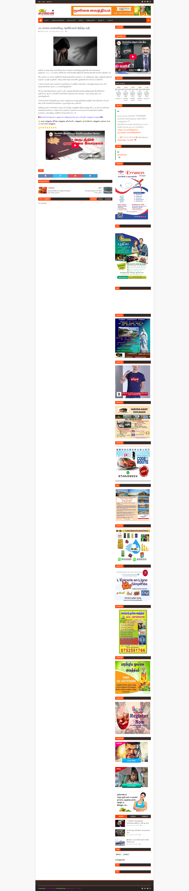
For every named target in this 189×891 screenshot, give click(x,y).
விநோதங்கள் (91, 20)
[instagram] (150, 1)
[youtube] (147, 1)
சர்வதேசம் (126, 854)
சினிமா (81, 20)
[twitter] (145, 1)
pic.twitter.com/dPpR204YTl (128, 132)
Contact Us (49, 2)
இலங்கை (118, 854)
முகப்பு (46, 20)
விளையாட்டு (71, 20)
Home (39, 2)
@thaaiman (122, 155)
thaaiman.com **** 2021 (73, 888)
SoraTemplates (50, 888)
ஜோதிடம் (101, 20)
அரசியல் (110, 20)
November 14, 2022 (125, 140)
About (43, 2)
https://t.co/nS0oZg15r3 (128, 130)
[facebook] (142, 1)
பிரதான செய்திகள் (58, 20)
